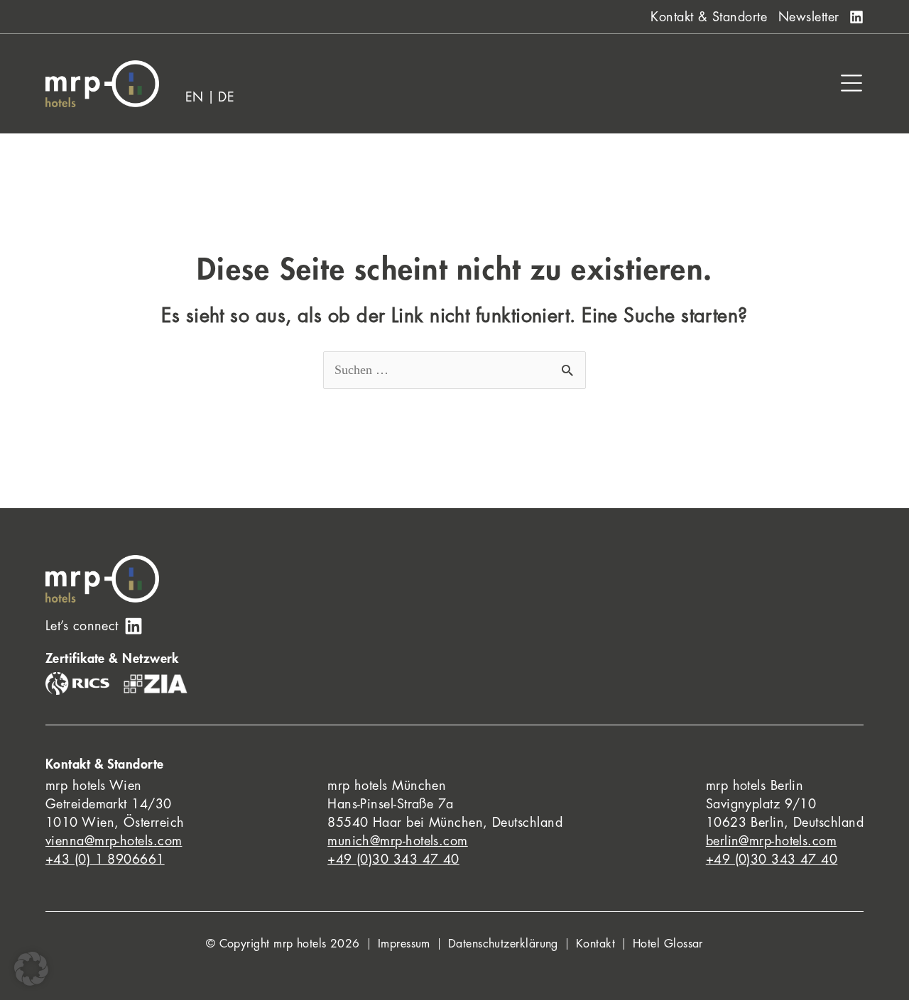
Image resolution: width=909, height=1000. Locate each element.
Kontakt (595, 944)
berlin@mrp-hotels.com (771, 841)
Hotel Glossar (668, 944)
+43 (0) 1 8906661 (105, 859)
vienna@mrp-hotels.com (113, 841)
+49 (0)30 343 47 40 (393, 859)
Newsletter (808, 17)
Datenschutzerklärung (503, 944)
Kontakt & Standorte (709, 17)
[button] (31, 969)
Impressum (404, 944)
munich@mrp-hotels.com (397, 841)
